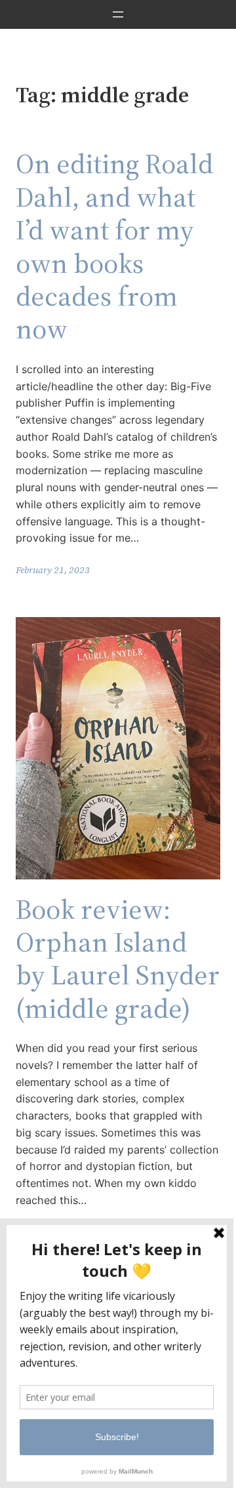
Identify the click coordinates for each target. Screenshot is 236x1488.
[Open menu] (118, 14)
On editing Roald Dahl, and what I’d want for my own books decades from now (114, 246)
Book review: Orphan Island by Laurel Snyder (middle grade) (118, 959)
